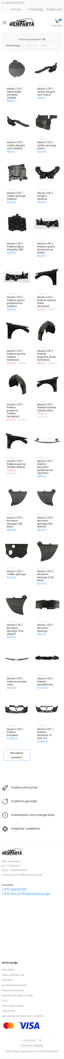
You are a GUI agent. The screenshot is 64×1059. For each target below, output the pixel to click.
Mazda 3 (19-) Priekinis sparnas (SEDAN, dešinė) (16, 464)
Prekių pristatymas (13, 975)
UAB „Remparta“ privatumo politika (23, 1016)
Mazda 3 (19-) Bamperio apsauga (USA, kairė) (45, 576)
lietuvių (16, 9)
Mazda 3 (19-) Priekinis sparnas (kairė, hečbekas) (46, 301)
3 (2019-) (12, 85)
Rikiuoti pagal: (13, 45)
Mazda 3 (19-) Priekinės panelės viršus (17, 681)
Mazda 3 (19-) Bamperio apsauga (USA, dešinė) (15, 629)
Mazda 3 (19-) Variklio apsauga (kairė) (46, 145)
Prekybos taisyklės (13, 990)
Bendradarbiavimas (14, 985)
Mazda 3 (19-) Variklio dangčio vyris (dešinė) (16, 145)
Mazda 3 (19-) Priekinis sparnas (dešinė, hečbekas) (16, 355)
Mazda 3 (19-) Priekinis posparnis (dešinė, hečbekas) (15, 410)
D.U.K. (5, 1000)
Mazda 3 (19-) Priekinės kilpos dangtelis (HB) (15, 246)
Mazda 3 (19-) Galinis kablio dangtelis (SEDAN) (15, 93)
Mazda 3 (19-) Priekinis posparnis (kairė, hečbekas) (46, 355)
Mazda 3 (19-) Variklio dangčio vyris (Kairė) (46, 91)
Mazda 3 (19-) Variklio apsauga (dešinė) (16, 196)
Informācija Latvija (13, 1005)
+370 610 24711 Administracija (26, 894)
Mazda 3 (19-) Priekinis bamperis (15, 732)
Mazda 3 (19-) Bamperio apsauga (45, 628)
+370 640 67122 (14, 3)
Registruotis (54, 9)
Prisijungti (37, 9)
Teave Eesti (8, 1011)
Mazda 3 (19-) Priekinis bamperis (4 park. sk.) (45, 733)
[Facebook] (40, 1040)
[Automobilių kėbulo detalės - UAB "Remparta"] (22, 22)
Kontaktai (7, 980)
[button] (57, 23)
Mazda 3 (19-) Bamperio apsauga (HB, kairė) (15, 522)
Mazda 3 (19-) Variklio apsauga (16, 573)
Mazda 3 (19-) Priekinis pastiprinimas (45, 681)
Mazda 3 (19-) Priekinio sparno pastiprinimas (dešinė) (16, 301)
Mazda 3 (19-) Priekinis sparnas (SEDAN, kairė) (46, 407)
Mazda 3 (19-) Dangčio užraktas (45, 196)
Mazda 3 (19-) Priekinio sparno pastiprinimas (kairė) (46, 248)
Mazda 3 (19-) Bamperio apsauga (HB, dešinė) (45, 522)
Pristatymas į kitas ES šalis (17, 995)
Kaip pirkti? (8, 969)
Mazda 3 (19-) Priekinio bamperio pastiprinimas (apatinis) (45, 467)
